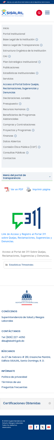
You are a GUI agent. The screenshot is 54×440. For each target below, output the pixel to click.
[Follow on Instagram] (30, 427)
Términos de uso (11, 382)
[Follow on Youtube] (48, 427)
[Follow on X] (42, 427)
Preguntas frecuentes (14, 387)
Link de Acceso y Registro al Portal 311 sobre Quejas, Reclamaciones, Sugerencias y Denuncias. (27, 237)
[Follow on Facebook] (36, 427)
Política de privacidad (14, 377)
